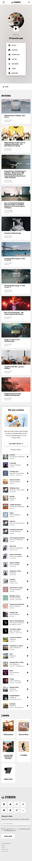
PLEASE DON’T (16, 450)
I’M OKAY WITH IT (16, 444)
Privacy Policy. (16, 438)
